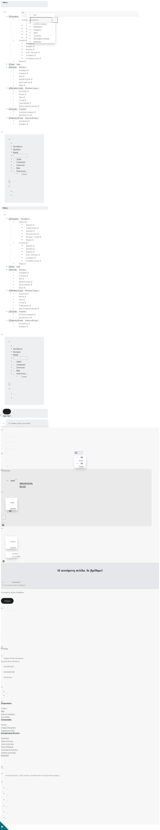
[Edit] (5, 12)
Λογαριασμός (6, 720)
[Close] (3, 5)
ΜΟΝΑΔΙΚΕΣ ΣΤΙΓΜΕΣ (41, 39)
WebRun (57, 775)
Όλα (35, 15)
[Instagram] (14, 195)
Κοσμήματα (37, 30)
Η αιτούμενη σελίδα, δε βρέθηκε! (15, 585)
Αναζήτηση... (25, 20)
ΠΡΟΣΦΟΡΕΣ (38, 27)
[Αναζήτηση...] (4, 517)
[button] (82, 459)
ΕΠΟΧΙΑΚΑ (37, 42)
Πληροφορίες (6, 703)
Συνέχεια (7, 601)
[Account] (8, 496)
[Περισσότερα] (7, 550)
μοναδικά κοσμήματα (40, 24)
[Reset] (7, 411)
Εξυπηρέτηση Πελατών (10, 733)
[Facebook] (14, 191)
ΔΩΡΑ (35, 33)
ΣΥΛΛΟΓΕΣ (37, 36)
